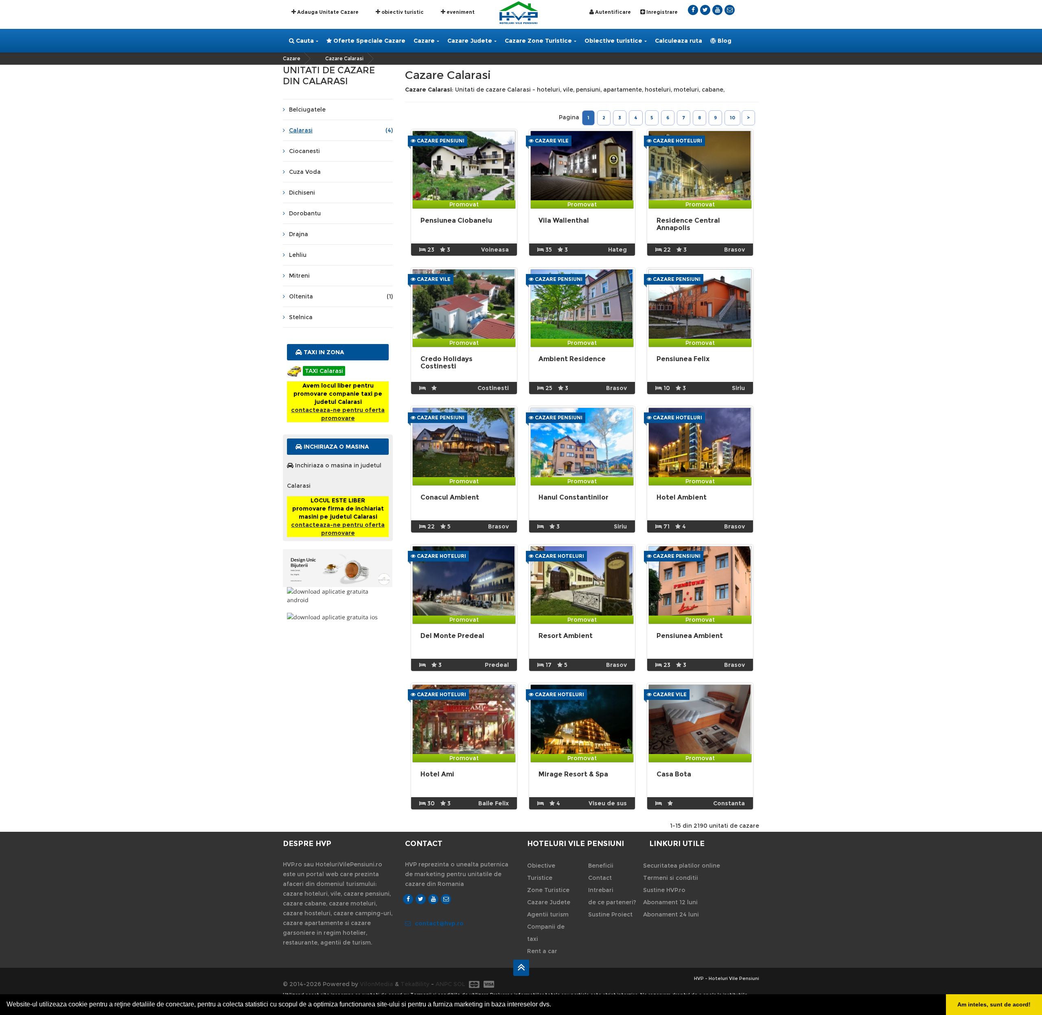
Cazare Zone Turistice (538, 40)
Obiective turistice (613, 40)
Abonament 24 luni (671, 914)
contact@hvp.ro (439, 923)
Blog (723, 40)
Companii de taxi (546, 933)
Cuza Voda (305, 171)
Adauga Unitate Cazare (327, 12)
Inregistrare (661, 12)
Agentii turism (548, 914)
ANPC (444, 984)
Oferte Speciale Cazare (368, 40)
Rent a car (542, 951)
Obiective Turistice (541, 871)
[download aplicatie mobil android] (338, 595)
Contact (600, 877)
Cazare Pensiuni (440, 141)
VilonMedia (376, 984)
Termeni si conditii (670, 877)
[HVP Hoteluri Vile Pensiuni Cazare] (518, 12)
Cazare (424, 40)
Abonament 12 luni (670, 902)
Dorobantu (305, 213)
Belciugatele (307, 109)
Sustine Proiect (610, 914)
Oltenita (341, 296)
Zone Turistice (548, 890)
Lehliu (297, 255)
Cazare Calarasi (344, 58)
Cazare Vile (551, 141)
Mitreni (299, 275)
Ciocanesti (304, 151)
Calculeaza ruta (678, 40)
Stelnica (301, 317)
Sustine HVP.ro (664, 890)
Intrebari (600, 890)
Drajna (298, 234)
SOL (459, 984)
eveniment (460, 12)
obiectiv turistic (402, 12)
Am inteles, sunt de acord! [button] (994, 1004)
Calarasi (341, 130)
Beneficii (600, 865)
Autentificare (612, 12)
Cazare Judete (469, 40)
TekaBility (415, 984)
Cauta (304, 40)
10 (732, 118)
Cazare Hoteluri (677, 141)
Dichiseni (302, 192)
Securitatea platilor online (681, 865)
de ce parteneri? (612, 902)
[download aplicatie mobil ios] (338, 617)
